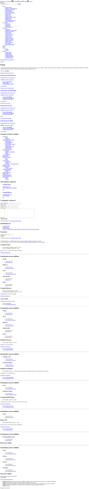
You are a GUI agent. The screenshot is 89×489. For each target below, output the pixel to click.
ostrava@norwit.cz (9, 349)
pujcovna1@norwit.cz (9, 268)
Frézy (6, 158)
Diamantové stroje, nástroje (10, 17)
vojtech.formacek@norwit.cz (10, 394)
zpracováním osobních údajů (15, 220)
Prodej (4, 6)
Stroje (6, 137)
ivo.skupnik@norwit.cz (9, 366)
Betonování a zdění (9, 37)
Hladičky (7, 167)
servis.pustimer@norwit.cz (10, 320)
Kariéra (6, 49)
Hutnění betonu (8, 19)
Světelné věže (8, 15)
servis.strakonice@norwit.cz (10, 388)
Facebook (25, 1)
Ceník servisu (8, 24)
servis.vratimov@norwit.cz (10, 360)
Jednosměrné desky (9, 142)
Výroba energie (8, 35)
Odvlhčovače (7, 170)
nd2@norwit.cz (8, 331)
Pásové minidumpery (9, 11)
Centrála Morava (8, 53)
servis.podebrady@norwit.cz (10, 274)
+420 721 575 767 (9, 405)
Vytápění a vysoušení (9, 39)
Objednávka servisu (9, 27)
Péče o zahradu (8, 43)
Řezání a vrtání (8, 33)
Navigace (9, 1)
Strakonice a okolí (20, 229)
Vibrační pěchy (8, 140)
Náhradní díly (8, 25)
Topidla (6, 171)
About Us (30, 1)
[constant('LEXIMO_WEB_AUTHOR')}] (42, 242)
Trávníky (7, 179)
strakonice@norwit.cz (10, 378)
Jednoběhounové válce (9, 146)
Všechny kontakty (6, 228)
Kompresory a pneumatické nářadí (11, 163)
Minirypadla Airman (9, 21)
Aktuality (7, 50)
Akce (4, 46)
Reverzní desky (8, 143)
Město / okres (3, 204)
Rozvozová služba (35, 229)
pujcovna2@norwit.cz (9, 325)
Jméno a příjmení (4, 203)
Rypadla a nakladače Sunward (11, 8)
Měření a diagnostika (9, 40)
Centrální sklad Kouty (9, 56)
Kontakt (4, 51)
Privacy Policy (24, 242)
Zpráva (2, 217)
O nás (4, 47)
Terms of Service (32, 242)
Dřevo (6, 178)
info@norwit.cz (6, 227)
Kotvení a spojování (9, 42)
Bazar (4, 45)
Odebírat (2, 235)
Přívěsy (6, 152)
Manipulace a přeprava (9, 31)
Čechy (9, 229)
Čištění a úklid (8, 41)
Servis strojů (7, 23)
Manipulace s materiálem (10, 9)
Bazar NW (30, 229)
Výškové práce (8, 32)
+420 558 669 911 (9, 348)
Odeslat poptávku (4, 218)
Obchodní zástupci (8, 57)
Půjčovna (4, 28)
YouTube (15, 1)
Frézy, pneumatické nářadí (10, 20)
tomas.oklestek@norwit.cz (11, 304)
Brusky (6, 159)
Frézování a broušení (9, 34)
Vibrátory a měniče (9, 168)
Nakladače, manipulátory (10, 151)
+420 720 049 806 (9, 377)
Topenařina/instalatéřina (9, 44)
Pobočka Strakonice (9, 55)
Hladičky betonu (8, 18)
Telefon (2, 206)
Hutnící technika (8, 7)
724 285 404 (8, 303)
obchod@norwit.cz (9, 262)
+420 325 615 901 (6, 226)
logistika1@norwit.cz (10, 407)
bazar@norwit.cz (8, 285)
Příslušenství (7, 138)
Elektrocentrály (8, 13)
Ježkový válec (8, 145)
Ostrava (15, 229)
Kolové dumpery (8, 10)
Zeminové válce (8, 148)
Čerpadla (7, 162)
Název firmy (3, 208)
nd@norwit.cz (8, 279)
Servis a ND (5, 22)
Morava (12, 229)
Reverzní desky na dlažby (10, 144)
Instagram (20, 1)
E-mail (2, 205)
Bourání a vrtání (8, 36)
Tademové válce (8, 147)
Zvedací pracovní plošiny (10, 12)
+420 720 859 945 (9, 428)
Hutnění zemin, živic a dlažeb (11, 30)
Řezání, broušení (8, 16)
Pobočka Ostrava (8, 54)
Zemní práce (7, 29)
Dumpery (7, 150)
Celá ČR (26, 229)
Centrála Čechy (8, 52)
